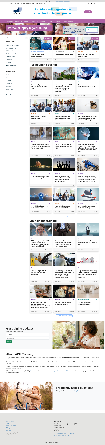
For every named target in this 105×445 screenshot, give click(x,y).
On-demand (9, 83)
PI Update (8, 62)
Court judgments (10, 56)
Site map (8, 430)
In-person (8, 80)
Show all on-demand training (64, 315)
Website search (10, 421)
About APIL (17, 3)
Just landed (9, 77)
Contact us (42, 3)
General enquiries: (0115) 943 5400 (64, 433)
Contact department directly (62, 435)
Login (93, 3)
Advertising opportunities (27, 3)
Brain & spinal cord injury (12, 45)
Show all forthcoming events (64, 216)
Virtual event (9, 89)
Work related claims (11, 65)
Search (87, 3)
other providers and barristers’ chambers (62, 371)
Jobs (37, 3)
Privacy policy (67, 1)
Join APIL (87, 12)
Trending (8, 86)
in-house (32, 371)
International (9, 59)
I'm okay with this (59, 1)
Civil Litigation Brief (11, 48)
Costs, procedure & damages (13, 53)
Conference (9, 75)
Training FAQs (76, 391)
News (11, 3)
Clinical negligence (11, 51)
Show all (8, 68)
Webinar (8, 92)
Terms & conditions (11, 425)
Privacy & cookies (10, 428)
